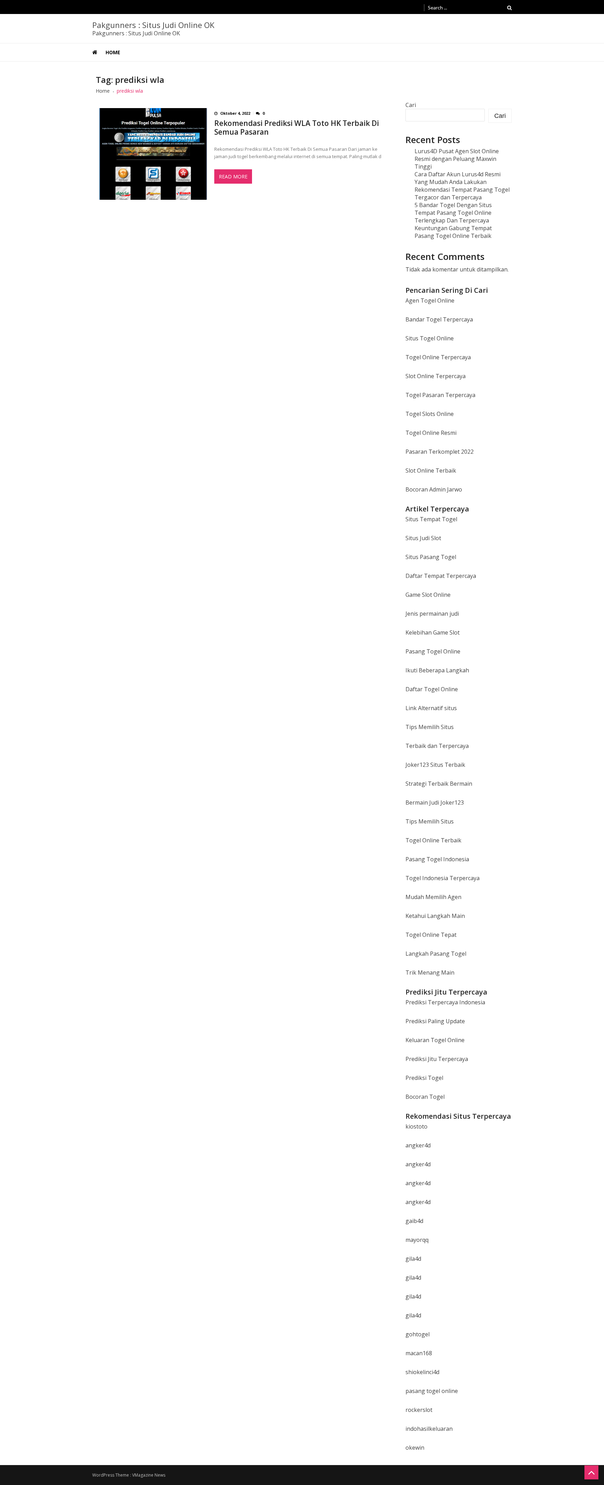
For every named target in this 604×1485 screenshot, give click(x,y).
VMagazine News (148, 1475)
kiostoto (416, 1126)
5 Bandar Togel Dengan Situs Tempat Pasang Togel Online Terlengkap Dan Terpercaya (453, 212)
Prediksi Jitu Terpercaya (436, 1059)
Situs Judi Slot (423, 538)
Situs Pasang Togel (430, 557)
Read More (233, 176)
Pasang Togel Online (432, 651)
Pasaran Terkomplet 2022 (439, 451)
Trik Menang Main (429, 972)
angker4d (418, 1145)
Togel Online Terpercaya (438, 357)
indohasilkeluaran (429, 1429)
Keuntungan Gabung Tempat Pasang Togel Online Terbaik (453, 232)
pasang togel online (431, 1391)
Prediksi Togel (424, 1078)
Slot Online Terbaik (430, 470)
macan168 (418, 1353)
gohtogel (417, 1334)
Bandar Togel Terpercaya (439, 319)
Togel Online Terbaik (433, 840)
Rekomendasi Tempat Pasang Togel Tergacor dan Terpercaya (462, 193)
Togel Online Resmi (430, 433)
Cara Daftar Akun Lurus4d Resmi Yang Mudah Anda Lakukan (458, 178)
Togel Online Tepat (430, 935)
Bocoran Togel (425, 1097)
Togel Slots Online (429, 414)
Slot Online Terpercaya (435, 376)
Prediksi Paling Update (435, 1021)
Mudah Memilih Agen (433, 897)
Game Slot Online (428, 595)
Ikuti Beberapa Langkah (437, 670)
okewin (414, 1447)
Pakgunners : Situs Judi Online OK (153, 25)
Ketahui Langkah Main (435, 916)
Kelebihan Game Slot (432, 632)
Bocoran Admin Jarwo (433, 489)
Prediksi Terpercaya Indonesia (445, 1002)
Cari (410, 105)
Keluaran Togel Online (435, 1040)
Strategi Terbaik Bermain (438, 783)
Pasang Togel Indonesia (437, 859)
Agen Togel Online (429, 300)
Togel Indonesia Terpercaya (442, 878)
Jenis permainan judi (432, 613)
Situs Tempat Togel (431, 519)
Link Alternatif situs (431, 708)
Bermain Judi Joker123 (434, 802)
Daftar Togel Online (431, 689)
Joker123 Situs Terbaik (435, 765)
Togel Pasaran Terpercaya (440, 395)
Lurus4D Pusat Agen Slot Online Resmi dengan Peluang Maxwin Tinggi (457, 158)
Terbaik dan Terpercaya (437, 746)
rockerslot (418, 1410)
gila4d (413, 1259)
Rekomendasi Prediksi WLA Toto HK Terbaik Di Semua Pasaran (296, 127)
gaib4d (414, 1221)
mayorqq (417, 1240)
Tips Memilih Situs (429, 727)
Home (113, 52)
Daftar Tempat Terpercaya (440, 576)
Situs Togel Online (429, 338)
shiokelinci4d (422, 1372)
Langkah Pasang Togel (435, 953)
